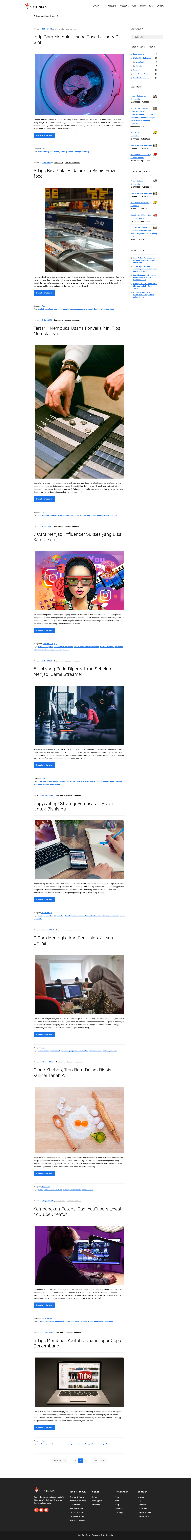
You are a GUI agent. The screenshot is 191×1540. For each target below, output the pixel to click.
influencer (119, 647)
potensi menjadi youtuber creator (52, 1321)
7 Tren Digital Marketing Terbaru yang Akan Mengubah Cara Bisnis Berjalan (145, 269)
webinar (106, 1051)
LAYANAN (96, 6)
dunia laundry (43, 152)
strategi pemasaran (110, 916)
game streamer (65, 781)
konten (66, 650)
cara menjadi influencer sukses (86, 647)
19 (96, 1460)
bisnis (40, 916)
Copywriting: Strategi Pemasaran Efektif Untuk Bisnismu (77, 916)
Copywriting (46, 913)
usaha (70, 152)
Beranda (39, 16)
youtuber (70, 1321)
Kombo (136, 70)
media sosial (55, 1051)
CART (151, 6)
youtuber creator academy (101, 1321)
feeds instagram (107, 647)
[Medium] (41, 1510)
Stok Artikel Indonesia (142, 58)
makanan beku (79, 309)
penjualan (64, 1051)
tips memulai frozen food (103, 309)
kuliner (66, 1190)
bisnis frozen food (45, 309)
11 (75, 1460)
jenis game (38, 784)
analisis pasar (43, 515)
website (113, 1051)
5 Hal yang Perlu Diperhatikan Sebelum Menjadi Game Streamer (73, 671)
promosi (89, 309)
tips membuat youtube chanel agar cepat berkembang (67, 1444)
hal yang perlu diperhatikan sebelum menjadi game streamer (97, 781)
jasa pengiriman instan (63, 309)
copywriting (48, 916)
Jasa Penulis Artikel (141, 74)
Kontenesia (59, 29)
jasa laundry (55, 152)
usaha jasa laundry (81, 152)
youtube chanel (117, 1444)
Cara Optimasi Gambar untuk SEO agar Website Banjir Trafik (145, 286)
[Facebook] (36, 1510)
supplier (100, 515)
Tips (43, 149)
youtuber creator (82, 1321)
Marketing (45, 1187)
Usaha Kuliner (87, 1190)
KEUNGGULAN (110, 6)
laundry (64, 152)
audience (42, 647)
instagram (57, 650)
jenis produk (68, 515)
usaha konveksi (110, 515)
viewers (99, 1444)
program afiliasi (95, 1051)
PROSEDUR (124, 6)
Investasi (140, 62)
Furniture (140, 66)
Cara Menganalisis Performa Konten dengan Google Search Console (144, 277)
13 (85, 1460)
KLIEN (134, 6)
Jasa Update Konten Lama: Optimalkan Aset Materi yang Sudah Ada (145, 260)
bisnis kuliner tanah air (53, 1190)
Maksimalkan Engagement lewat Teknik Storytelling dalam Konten (143, 294)
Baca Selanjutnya (44, 135)
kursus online (43, 1051)
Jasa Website (138, 54)
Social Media (48, 644)
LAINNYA (160, 6)
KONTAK (143, 6)
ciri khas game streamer (48, 781)
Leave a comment (73, 29)
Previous (57, 1460)
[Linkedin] (46, 1510)
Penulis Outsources (141, 78)
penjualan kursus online (78, 1051)
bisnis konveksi (56, 515)
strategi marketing (88, 515)
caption (49, 647)
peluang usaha (75, 1190)
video (92, 1444)
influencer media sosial (43, 650)
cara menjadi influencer (63, 647)
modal (76, 515)
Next (103, 1460)
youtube (106, 1444)
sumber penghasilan (51, 784)
